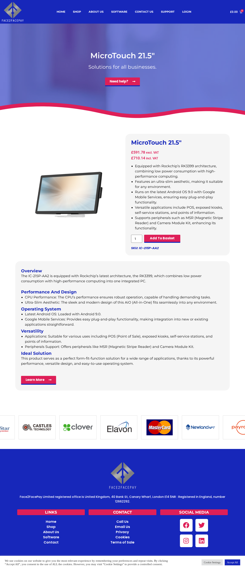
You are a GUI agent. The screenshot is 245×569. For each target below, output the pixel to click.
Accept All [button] (232, 562)
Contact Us (144, 11)
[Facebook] (186, 525)
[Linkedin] (201, 540)
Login (186, 11)
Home (61, 11)
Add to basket (162, 238)
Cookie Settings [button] (212, 562)
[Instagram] (186, 540)
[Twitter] (201, 525)
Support (168, 11)
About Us (96, 11)
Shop (77, 11)
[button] (51, 512)
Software (119, 11)
